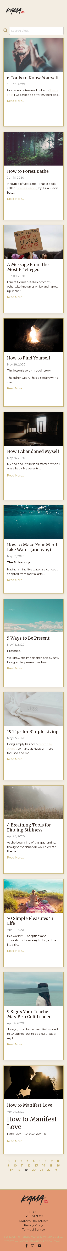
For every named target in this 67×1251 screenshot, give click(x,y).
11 (22, 1165)
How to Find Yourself (28, 358)
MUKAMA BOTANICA (33, 1220)
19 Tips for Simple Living (33, 731)
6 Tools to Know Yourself (33, 78)
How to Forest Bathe (28, 171)
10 (15, 1165)
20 (34, 1170)
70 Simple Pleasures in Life (30, 921)
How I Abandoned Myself (33, 451)
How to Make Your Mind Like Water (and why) (32, 548)
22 (49, 1170)
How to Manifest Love (29, 1105)
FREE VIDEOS (33, 1216)
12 (29, 1165)
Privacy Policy (33, 1225)
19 (26, 1170)
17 (11, 1170)
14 (43, 1165)
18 (18, 1170)
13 (36, 1165)
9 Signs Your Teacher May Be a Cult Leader (29, 1014)
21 (41, 1170)
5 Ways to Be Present (28, 638)
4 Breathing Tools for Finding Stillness (29, 828)
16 (58, 1165)
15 (51, 1165)
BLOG (33, 1212)
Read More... (15, 101)
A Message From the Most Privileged (28, 267)
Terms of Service (33, 1229)
